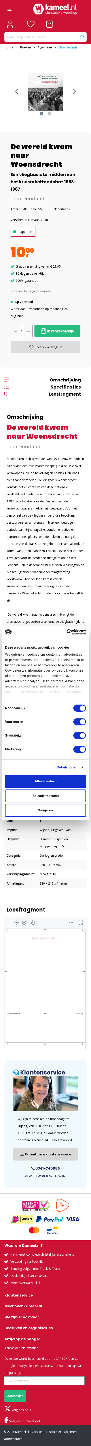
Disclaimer (53, 1432)
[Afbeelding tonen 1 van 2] (41, 113)
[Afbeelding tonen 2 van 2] (49, 113)
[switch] (79, 721)
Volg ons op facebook (24, 1421)
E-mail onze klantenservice (47, 1154)
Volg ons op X (21, 1410)
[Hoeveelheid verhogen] (28, 331)
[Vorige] (16, 91)
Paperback (25, 232)
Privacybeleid (25, 1366)
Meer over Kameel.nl (25, 1283)
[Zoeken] (81, 37)
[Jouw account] (9, 24)
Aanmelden (15, 1396)
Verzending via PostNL (26, 1261)
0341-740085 (47, 1168)
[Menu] (9, 9)
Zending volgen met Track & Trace (35, 1268)
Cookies (37, 1432)
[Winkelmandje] (49, 24)
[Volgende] (74, 91)
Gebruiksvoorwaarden (55, 1366)
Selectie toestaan (45, 796)
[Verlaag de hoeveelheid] (15, 331)
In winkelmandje (60, 331)
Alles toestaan (46, 781)
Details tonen (67, 767)
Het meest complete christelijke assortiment (42, 1254)
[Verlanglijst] (30, 24)
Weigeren (45, 810)
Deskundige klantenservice (29, 1276)
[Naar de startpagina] (55, 9)
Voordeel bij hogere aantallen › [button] (32, 291)
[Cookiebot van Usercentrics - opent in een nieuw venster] (66, 632)
